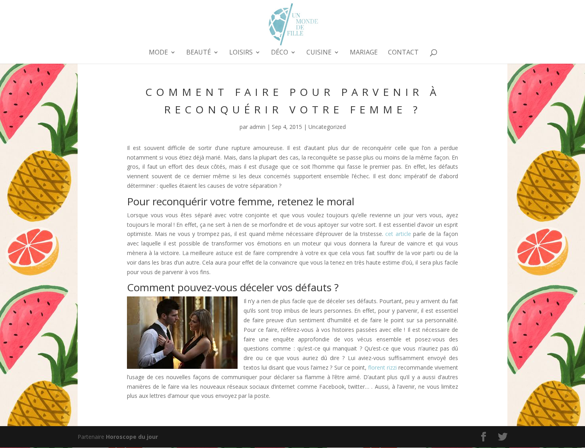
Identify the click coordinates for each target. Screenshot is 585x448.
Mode (158, 52)
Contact (403, 52)
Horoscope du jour (132, 436)
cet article (398, 234)
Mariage (364, 52)
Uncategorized (327, 127)
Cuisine (319, 52)
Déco (279, 52)
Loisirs (241, 52)
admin (257, 127)
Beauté (198, 52)
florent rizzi (382, 367)
